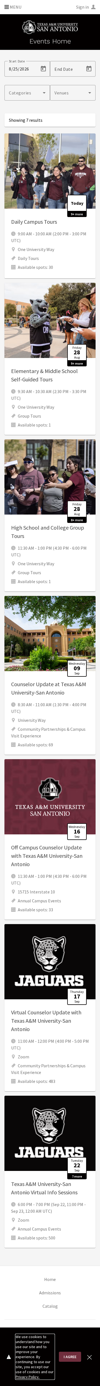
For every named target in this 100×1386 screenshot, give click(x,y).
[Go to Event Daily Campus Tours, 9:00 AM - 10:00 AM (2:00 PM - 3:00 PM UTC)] (50, 205)
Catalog (50, 1306)
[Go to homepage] (50, 27)
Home (50, 1279)
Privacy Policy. (27, 1376)
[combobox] (27, 92)
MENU (15, 7)
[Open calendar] (43, 68)
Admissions (50, 1292)
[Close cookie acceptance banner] (89, 1357)
